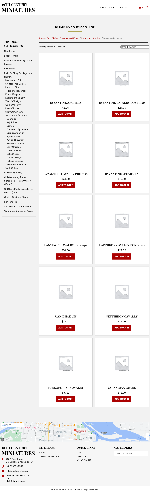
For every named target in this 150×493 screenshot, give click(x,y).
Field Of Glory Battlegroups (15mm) (18, 75)
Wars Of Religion (13, 101)
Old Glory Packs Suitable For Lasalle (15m (18, 191)
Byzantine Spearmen (122, 174)
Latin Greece (13, 154)
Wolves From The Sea (16, 164)
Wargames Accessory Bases (18, 211)
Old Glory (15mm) (13, 172)
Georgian (11, 119)
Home (103, 7)
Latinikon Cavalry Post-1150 (122, 245)
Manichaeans (66, 316)
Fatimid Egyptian (15, 161)
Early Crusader (14, 147)
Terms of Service (49, 456)
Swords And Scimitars (16, 115)
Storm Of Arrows (14, 112)
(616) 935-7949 (14, 466)
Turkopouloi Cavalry (66, 387)
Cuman (10, 126)
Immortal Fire (12, 87)
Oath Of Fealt (12, 168)
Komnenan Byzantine (17, 129)
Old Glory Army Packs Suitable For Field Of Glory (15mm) (17, 181)
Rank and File (10, 202)
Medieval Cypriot (15, 143)
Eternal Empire (12, 94)
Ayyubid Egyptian (15, 140)
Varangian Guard (122, 387)
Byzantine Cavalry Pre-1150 (66, 174)
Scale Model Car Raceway (17, 206)
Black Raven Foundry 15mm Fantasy (18, 62)
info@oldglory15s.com (17, 471)
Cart (79, 452)
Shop (112, 7)
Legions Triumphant (15, 98)
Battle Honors (11, 55)
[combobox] (131, 453)
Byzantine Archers (65, 102)
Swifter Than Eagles (15, 83)
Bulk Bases (9, 68)
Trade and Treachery (15, 91)
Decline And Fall (13, 80)
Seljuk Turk (12, 122)
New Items (9, 51)
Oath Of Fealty (13, 105)
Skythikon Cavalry (122, 316)
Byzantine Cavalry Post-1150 (122, 102)
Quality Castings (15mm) (16, 197)
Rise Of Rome (12, 108)
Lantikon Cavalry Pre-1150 (65, 245)
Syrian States (13, 136)
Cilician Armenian (15, 133)
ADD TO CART (65, 114)
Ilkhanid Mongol (14, 157)
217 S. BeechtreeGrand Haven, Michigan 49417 (21, 460)
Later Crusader (14, 150)
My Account (84, 460)
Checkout (83, 456)
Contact (124, 7)
